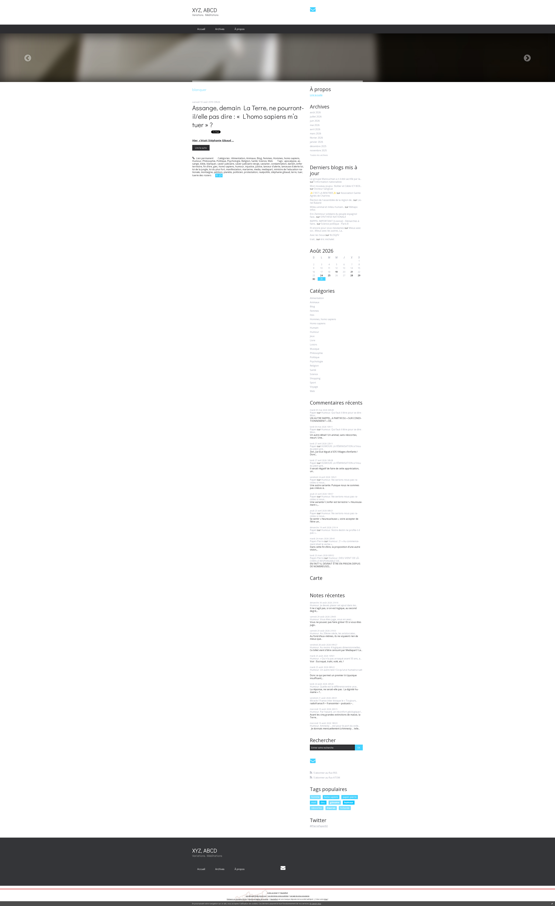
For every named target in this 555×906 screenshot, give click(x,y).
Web (270, 161)
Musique (314, 349)
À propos (240, 29)
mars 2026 (315, 133)
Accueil (201, 29)
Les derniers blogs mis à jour (256, 896)
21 (352, 271)
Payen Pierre (317, 541)
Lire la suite (201, 147)
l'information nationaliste (328, 181)
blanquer (211, 163)
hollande (344, 808)
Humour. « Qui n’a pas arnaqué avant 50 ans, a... (335, 658)
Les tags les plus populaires (299, 896)
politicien (238, 172)
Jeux (312, 336)
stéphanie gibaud (280, 172)
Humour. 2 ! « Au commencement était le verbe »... (334, 543)
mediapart (267, 169)
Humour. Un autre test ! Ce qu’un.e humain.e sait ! (336, 671)
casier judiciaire (226, 163)
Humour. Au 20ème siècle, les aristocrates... (333, 633)
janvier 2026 (316, 142)
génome (335, 802)
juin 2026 (315, 120)
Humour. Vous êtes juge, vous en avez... (331, 619)
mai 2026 (315, 125)
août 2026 (315, 112)
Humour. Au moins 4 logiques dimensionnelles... (335, 647)
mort (313, 802)
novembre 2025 (318, 150)
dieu (323, 802)
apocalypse (290, 161)
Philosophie (208, 161)
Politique (221, 161)
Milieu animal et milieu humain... (327, 207)
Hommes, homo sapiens (286, 158)
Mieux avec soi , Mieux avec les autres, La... (335, 229)
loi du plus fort (217, 169)
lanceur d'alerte (271, 166)
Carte (316, 578)
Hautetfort (284, 893)
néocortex (316, 808)
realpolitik (264, 172)
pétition (218, 172)
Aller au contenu (10, 2)
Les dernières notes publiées (278, 896)
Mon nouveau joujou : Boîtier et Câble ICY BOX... (335, 186)
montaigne (207, 172)
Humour (196, 161)
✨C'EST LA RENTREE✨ (323, 193)
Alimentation (238, 158)
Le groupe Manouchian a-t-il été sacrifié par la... (335, 179)
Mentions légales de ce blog (258, 899)
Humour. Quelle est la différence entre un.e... (334, 686)
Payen (313, 412)
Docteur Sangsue (323, 188)
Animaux (251, 158)
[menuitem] (201, 29)
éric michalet (327, 239)
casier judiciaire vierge (247, 163)
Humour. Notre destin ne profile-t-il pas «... (335, 531)
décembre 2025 (318, 146)
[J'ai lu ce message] (552, 903)
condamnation (279, 163)
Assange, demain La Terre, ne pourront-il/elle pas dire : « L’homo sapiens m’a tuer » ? (248, 116)
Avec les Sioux (317, 235)
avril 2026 (315, 129)
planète (228, 172)
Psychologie (233, 161)
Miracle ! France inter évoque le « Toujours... (333, 700)
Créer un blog (272, 893)
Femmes (267, 158)
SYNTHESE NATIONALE (333, 216)
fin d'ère (207, 166)
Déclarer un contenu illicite (237, 899)
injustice (249, 166)
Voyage (314, 386)
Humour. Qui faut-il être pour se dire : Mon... (336, 414)
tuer (300, 172)
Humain (314, 327)
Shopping (315, 378)
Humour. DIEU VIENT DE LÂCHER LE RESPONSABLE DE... (334, 559)
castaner (265, 163)
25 (329, 275)
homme (315, 797)
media (257, 169)
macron (331, 808)
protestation (251, 172)
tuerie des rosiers (201, 175)
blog (325, 899)
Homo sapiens (317, 323)
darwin (291, 163)
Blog (259, 158)
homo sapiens (226, 166)
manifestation (233, 169)
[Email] (313, 9)
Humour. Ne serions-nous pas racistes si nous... (334, 481)
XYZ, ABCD (204, 10)
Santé (254, 161)
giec (215, 166)
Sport (313, 382)
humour (239, 166)
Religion (245, 161)
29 (359, 275)
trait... (313, 239)
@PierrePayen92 (319, 826)
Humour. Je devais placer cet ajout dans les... (333, 605)
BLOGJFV (334, 235)
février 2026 (316, 137)
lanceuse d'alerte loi (292, 166)
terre (294, 172)
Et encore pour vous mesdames (327, 228)
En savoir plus (315, 903)
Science (263, 161)
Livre (312, 340)
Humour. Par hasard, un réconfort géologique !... (336, 711)
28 (351, 275)
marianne (247, 169)
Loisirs (313, 344)
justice (258, 166)
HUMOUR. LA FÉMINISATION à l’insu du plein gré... (335, 448)
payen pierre (350, 797)
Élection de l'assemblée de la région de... (331, 200)
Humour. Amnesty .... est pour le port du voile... (335, 725)
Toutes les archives (319, 155)
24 (321, 275)
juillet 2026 (316, 116)
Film (312, 315)
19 (336, 271)
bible (202, 163)
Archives (219, 29)
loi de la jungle (200, 169)
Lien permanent (204, 158)
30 (313, 278)
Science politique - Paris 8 (334, 223)
